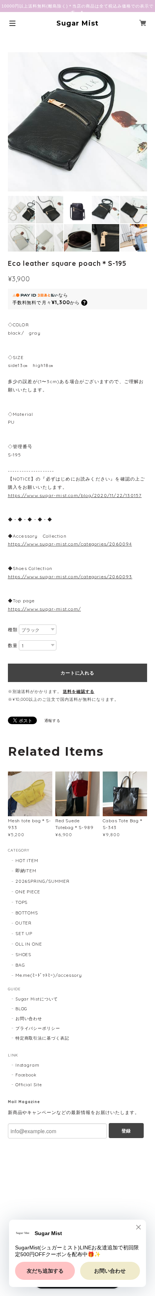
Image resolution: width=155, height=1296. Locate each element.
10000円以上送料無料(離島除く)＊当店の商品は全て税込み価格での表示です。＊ (77, 9)
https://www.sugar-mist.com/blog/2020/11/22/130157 (75, 495)
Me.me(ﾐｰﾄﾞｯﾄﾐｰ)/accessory (48, 975)
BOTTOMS (26, 913)
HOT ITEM (27, 860)
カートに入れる (77, 672)
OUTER (23, 923)
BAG (20, 965)
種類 (13, 629)
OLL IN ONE (29, 944)
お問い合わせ (29, 1018)
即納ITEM (26, 870)
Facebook (26, 1075)
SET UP (24, 933)
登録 (126, 1130)
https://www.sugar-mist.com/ (44, 609)
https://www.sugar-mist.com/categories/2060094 (70, 544)
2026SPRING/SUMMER (42, 881)
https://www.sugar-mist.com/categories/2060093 (70, 576)
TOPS (21, 902)
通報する (52, 720)
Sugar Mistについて (36, 999)
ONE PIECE (28, 891)
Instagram (27, 1065)
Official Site (28, 1084)
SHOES (23, 954)
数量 (13, 645)
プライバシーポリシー (38, 1028)
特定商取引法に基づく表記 (42, 1038)
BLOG (21, 1008)
